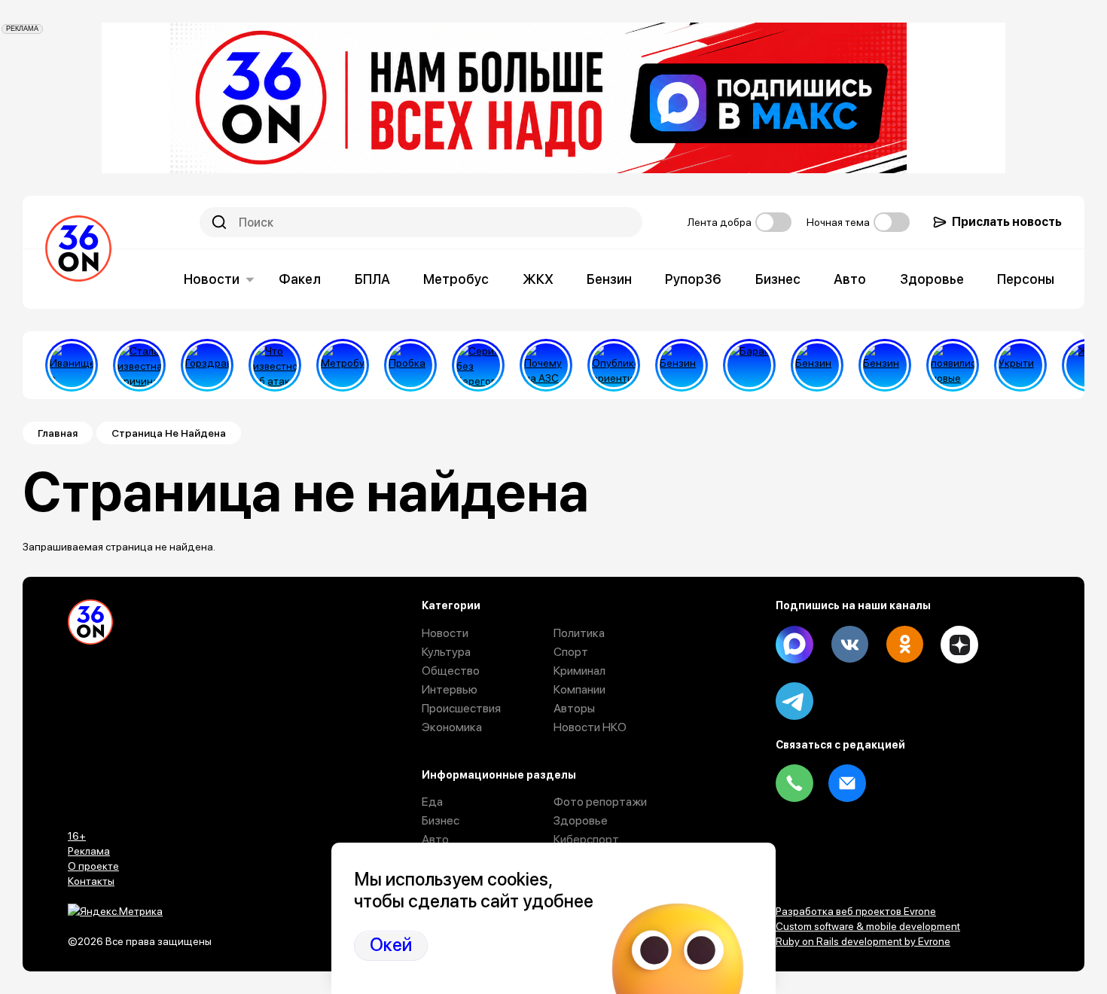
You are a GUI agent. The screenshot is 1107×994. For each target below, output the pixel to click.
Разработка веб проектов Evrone (856, 911)
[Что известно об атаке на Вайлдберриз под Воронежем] (275, 365)
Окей (391, 945)
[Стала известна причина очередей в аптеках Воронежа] (139, 365)
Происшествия (461, 708)
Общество (451, 670)
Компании (579, 689)
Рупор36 (693, 279)
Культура (446, 652)
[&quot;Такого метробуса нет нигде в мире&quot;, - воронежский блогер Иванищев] (71, 365)
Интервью (449, 689)
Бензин (609, 279)
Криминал (579, 670)
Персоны (1025, 279)
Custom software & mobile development (868, 926)
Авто (850, 279)
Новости (211, 279)
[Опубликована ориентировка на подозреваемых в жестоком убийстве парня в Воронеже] (613, 365)
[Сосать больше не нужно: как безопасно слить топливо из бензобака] (681, 365)
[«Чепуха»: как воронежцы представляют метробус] (342, 365)
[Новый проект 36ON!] (478, 365)
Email (847, 783)
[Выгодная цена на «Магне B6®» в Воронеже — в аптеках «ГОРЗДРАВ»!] (207, 365)
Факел (300, 279)
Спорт (571, 652)
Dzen (959, 644)
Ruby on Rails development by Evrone (863, 941)
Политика (579, 633)
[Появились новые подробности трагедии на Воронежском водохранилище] (952, 365)
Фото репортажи (600, 801)
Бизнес (778, 279)
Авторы (574, 708)
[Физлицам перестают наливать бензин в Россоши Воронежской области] (884, 365)
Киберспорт (586, 839)
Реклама (89, 851)
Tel (794, 783)
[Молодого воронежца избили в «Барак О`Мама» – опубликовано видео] (749, 365)
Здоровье (932, 279)
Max (794, 644)
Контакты (91, 881)
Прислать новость (1007, 222)
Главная (58, 433)
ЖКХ (538, 279)
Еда (432, 801)
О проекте (93, 866)
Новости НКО (590, 727)
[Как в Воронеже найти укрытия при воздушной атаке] (1020, 365)
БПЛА (372, 279)
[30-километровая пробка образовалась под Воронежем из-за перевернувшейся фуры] (410, 365)
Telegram (794, 701)
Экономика (452, 727)
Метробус (456, 279)
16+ (77, 836)
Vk (849, 644)
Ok (904, 644)
